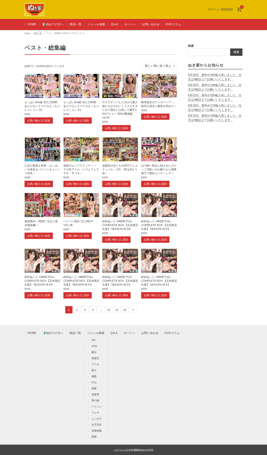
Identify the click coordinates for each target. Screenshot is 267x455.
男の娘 (95, 400)
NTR (94, 346)
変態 (94, 436)
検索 (191, 45)
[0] (239, 9)
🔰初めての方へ (53, 24)
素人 (94, 370)
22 (116, 309)
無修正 (95, 358)
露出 (94, 352)
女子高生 (97, 424)
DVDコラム (173, 24)
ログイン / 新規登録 (220, 9)
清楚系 (95, 394)
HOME (32, 24)
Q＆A (114, 24)
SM (93, 340)
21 (108, 309)
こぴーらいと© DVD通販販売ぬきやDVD (133, 450)
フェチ (95, 412)
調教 (94, 388)
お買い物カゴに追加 (38, 120)
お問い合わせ (151, 24)
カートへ (130, 24)
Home (27, 33)
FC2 (94, 382)
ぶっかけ (97, 418)
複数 (94, 376)
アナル (95, 364)
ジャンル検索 (96, 24)
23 (124, 309)
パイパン (97, 406)
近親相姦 (97, 430)
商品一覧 (76, 24)
